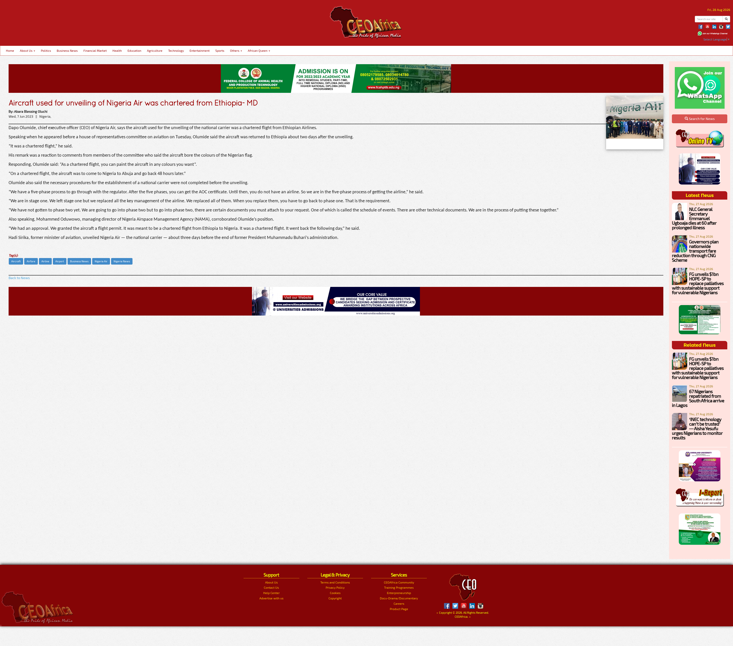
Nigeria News (122, 261)
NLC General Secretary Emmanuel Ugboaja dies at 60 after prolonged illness (694, 218)
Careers (399, 603)
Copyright (335, 598)
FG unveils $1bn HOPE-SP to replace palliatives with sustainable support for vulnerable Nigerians (698, 283)
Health (117, 50)
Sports (219, 50)
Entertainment (200, 50)
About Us (26, 50)
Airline (45, 261)
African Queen (258, 50)
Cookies (335, 593)
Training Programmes (399, 587)
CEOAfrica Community (399, 582)
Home (10, 50)
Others (235, 50)
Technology (176, 50)
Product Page (399, 609)
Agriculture (154, 50)
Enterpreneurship (399, 593)
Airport (59, 261)
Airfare (31, 261)
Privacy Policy (335, 587)
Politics (46, 50)
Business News (67, 50)
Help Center (271, 593)
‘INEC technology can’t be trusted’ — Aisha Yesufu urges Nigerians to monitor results (697, 428)
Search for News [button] (701, 119)
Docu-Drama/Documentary (399, 598)
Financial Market (95, 50)
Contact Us (271, 587)
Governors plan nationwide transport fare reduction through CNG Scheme (695, 251)
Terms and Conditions (335, 582)
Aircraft (16, 261)
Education (134, 50)
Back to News (19, 278)
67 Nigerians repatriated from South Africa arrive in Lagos (698, 398)
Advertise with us (271, 598)
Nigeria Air (101, 261)
